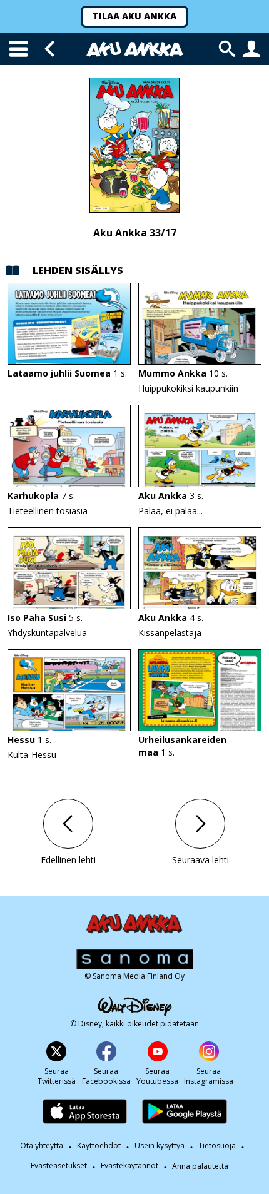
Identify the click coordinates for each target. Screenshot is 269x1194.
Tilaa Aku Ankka (134, 16)
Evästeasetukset (59, 1166)
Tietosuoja (217, 1146)
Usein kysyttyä (159, 1146)
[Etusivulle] (134, 49)
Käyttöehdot (99, 1146)
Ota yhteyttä (41, 1146)
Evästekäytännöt (129, 1166)
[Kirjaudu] (251, 48)
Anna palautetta (200, 1166)
